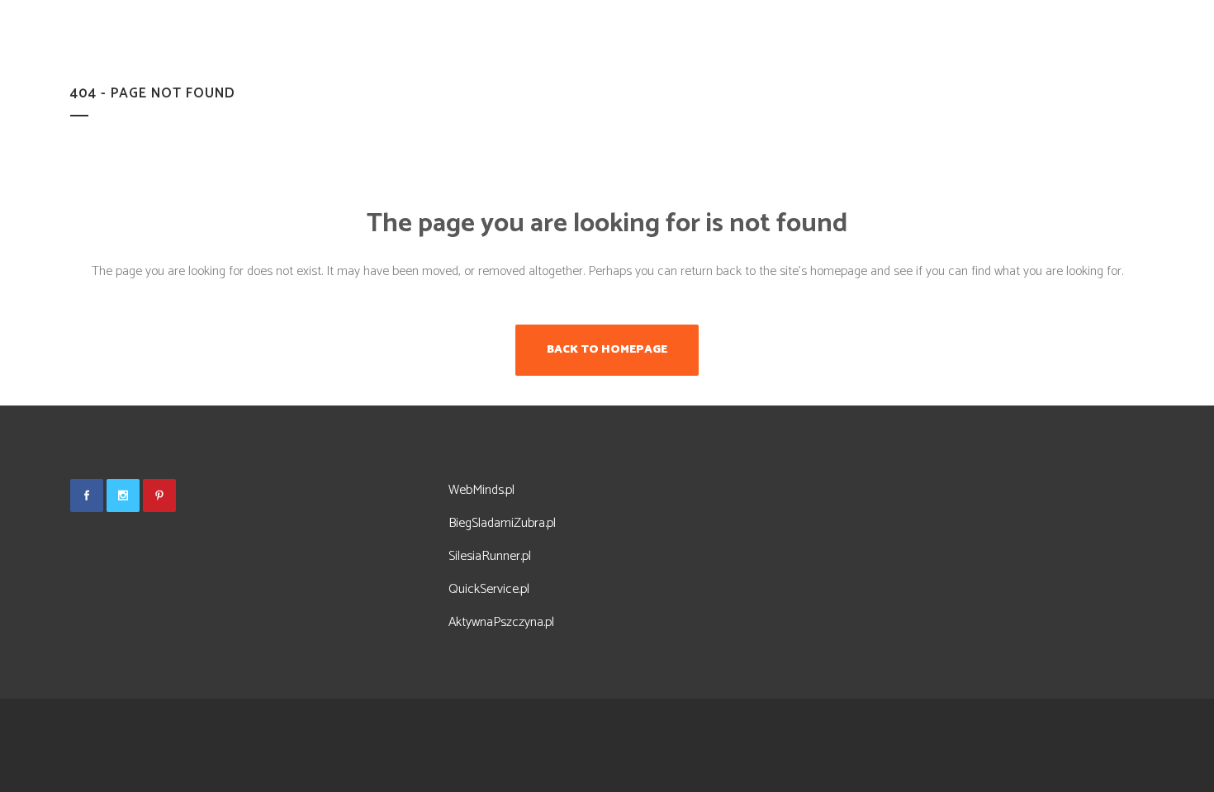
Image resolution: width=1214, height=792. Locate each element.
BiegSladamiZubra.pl (502, 523)
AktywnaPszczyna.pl (501, 622)
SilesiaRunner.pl (489, 556)
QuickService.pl (488, 589)
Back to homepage (607, 349)
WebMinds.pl (481, 490)
